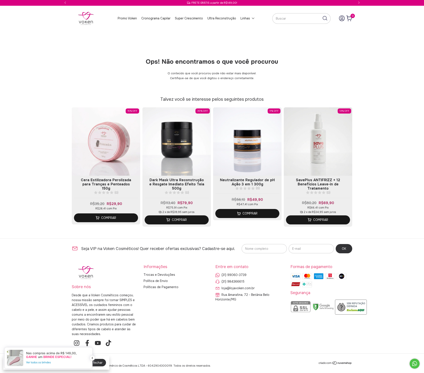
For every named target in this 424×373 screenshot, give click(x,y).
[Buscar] (324, 18)
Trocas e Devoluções (159, 275)
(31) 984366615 (232, 281)
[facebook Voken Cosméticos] (87, 343)
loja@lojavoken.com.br (238, 288)
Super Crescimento (189, 18)
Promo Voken (127, 18)
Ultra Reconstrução (221, 18)
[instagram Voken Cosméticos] (76, 343)
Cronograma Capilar (155, 18)
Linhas (245, 18)
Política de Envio (156, 281)
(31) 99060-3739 (233, 275)
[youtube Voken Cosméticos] (98, 343)
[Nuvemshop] (335, 364)
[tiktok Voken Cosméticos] (108, 343)
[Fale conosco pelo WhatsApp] (415, 364)
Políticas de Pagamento (161, 287)
